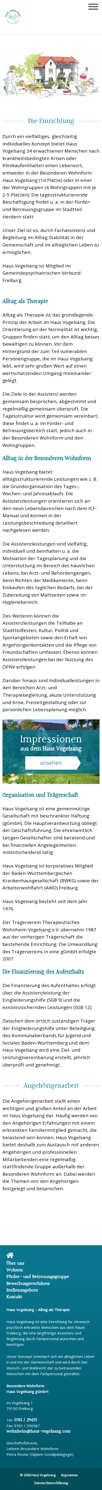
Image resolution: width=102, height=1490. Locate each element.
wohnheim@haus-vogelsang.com (38, 1431)
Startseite (30, 1256)
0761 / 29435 (25, 1420)
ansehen (51, 762)
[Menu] (93, 8)
